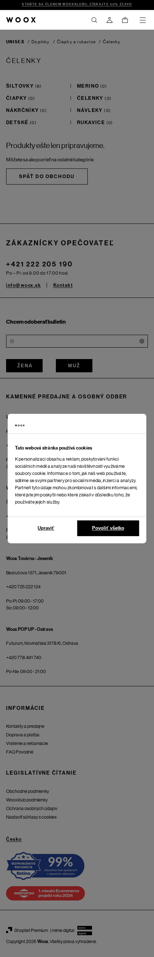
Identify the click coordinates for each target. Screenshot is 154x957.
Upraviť (46, 528)
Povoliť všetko (108, 528)
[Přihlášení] (110, 20)
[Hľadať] (94, 20)
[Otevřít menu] (142, 20)
